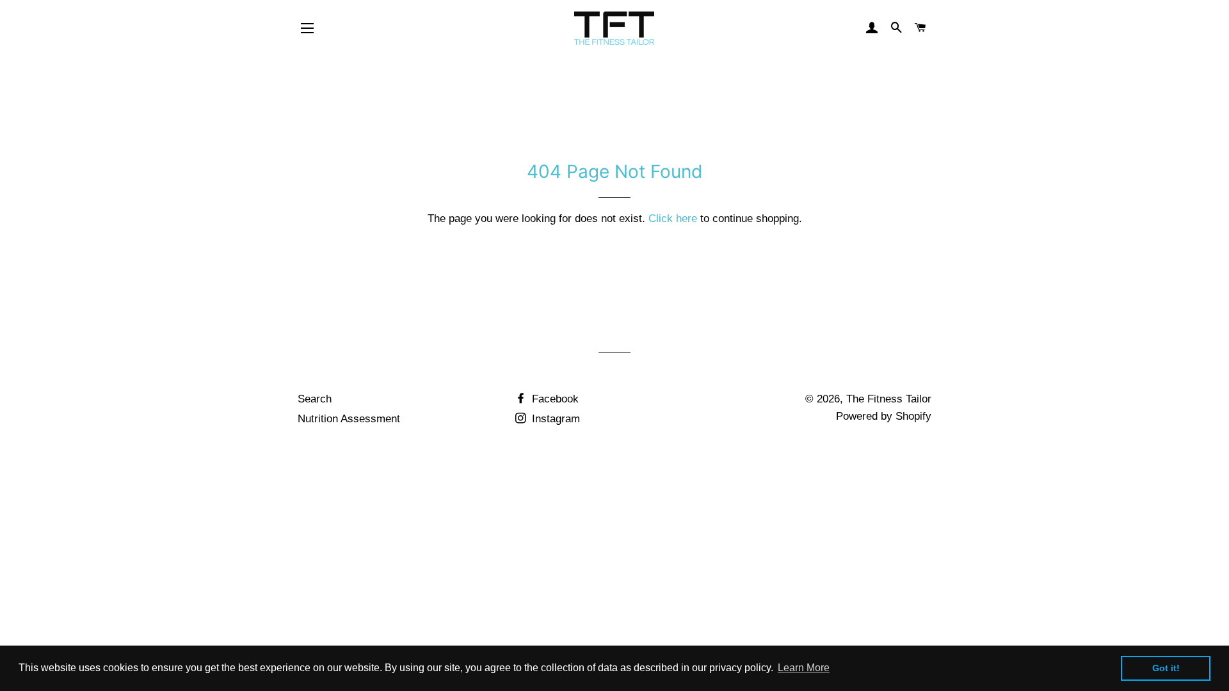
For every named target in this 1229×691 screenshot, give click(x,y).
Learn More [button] (804, 667)
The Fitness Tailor (888, 399)
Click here (672, 218)
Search (315, 399)
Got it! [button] (1166, 668)
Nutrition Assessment (349, 419)
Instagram (554, 419)
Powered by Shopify (883, 416)
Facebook (554, 399)
